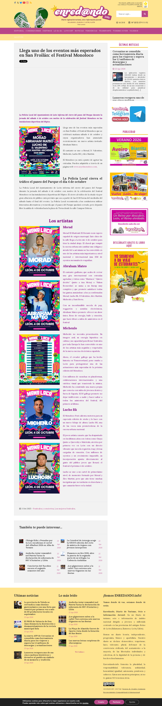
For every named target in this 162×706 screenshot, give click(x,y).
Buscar (145, 14)
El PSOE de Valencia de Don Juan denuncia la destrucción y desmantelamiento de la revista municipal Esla (40, 625)
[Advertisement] (60, 90)
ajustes (85, 703)
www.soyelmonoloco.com (85, 167)
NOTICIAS (79, 31)
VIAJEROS (134, 31)
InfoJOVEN (18, 37)
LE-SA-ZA (58, 31)
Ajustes (132, 702)
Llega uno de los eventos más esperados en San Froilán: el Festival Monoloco (60, 53)
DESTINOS (47, 31)
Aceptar (101, 702)
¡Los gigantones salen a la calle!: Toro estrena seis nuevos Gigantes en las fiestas (80, 569)
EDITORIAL (19, 31)
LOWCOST (68, 31)
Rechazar (116, 702)
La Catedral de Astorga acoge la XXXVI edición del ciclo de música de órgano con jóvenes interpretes (81, 544)
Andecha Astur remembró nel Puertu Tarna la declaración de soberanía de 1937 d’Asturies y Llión (40, 557)
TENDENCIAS (91, 31)
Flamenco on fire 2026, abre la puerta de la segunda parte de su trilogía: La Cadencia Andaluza (80, 557)
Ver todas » (79, 652)
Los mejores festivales (65, 508)
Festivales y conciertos (43, 508)
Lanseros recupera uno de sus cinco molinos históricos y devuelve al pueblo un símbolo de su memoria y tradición (128, 78)
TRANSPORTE (105, 31)
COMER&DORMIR (33, 31)
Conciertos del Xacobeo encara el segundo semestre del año (39, 568)
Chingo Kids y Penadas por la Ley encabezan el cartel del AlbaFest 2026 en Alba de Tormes (40, 544)
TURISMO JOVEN (120, 31)
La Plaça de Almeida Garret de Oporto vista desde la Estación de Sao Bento (84, 631)
